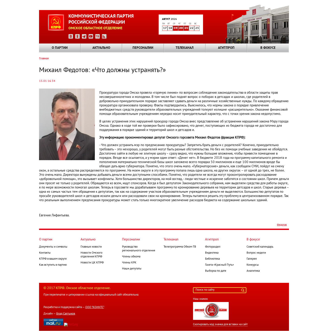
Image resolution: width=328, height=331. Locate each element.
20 (181, 28)
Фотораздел (212, 247)
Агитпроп (226, 48)
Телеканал (184, 48)
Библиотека (212, 259)
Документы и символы (53, 247)
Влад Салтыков (65, 313)
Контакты (45, 253)
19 (175, 28)
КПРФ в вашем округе (53, 259)
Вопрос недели (256, 253)
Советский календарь (260, 247)
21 (186, 28)
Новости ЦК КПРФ (92, 262)
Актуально (101, 48)
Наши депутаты (131, 268)
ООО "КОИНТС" (94, 307)
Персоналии (143, 48)
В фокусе (268, 48)
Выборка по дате (215, 271)
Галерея (252, 259)
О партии (60, 48)
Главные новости (91, 247)
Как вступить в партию (53, 265)
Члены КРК (129, 262)
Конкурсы (253, 265)
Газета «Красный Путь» (219, 265)
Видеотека (211, 253)
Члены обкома (131, 256)
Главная (44, 58)
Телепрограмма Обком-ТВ (180, 247)
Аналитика (253, 271)
